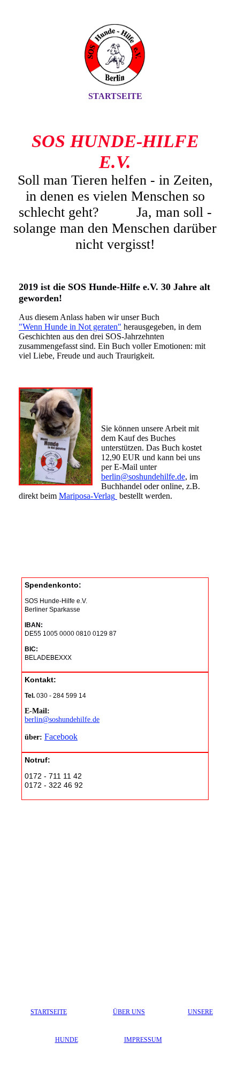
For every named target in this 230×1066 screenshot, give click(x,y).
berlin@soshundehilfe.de (143, 476)
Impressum (143, 1040)
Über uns (129, 1012)
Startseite (115, 96)
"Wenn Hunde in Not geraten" (70, 326)
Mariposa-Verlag (87, 495)
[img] (115, 55)
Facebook (61, 736)
